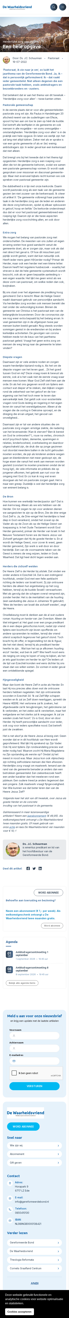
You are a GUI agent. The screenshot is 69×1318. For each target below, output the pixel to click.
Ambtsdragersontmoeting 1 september (32, 954)
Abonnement (17, 1154)
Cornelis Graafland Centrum (25, 1268)
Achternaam (16, 1042)
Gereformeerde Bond (22, 1242)
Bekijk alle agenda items (22, 983)
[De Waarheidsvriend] (17, 7)
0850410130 (22, 1212)
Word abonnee (48, 892)
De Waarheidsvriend (21, 1251)
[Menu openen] (62, 7)
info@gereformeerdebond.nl (32, 1201)
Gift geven (16, 1162)
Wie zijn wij (16, 1145)
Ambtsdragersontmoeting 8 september (32, 969)
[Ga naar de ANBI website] (35, 1282)
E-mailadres (16, 1055)
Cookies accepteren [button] (19, 1311)
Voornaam (15, 1030)
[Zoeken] (53, 7)
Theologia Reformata (22, 1259)
